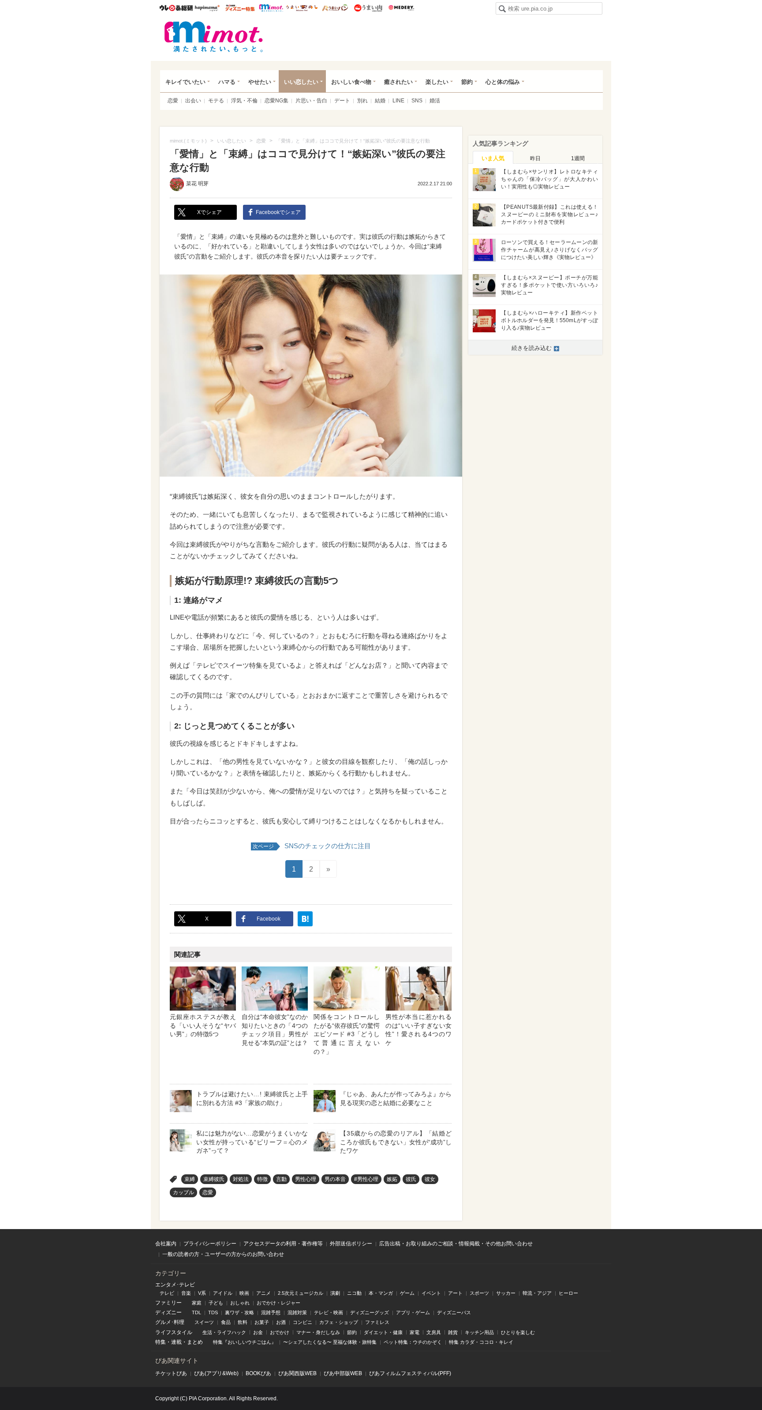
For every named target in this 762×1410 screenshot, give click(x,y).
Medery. (401, 8)
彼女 (430, 1179)
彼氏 (411, 1179)
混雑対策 (297, 1312)
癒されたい (398, 82)
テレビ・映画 (328, 1312)
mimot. (271, 8)
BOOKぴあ (258, 1373)
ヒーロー (568, 1293)
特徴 (262, 1179)
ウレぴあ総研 (176, 8)
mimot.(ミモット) (214, 36)
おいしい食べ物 (351, 82)
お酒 (281, 1322)
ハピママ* (207, 8)
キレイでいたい (185, 82)
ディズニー (168, 1312)
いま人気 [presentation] (493, 158)
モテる (216, 101)
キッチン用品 (479, 1332)
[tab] (493, 157)
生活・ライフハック (224, 1332)
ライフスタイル (173, 1332)
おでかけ (279, 1332)
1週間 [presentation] (578, 158)
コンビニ (302, 1322)
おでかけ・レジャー (278, 1302)
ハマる (226, 82)
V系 (202, 1293)
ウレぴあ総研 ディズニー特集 (240, 8)
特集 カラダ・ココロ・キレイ (481, 1342)
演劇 (335, 1293)
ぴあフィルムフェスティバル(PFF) (410, 1373)
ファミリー (168, 1303)
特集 (160, 1342)
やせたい (259, 82)
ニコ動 (354, 1293)
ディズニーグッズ (369, 1312)
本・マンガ (381, 1293)
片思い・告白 (311, 101)
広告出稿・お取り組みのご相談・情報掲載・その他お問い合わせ (456, 1244)
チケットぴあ (171, 1373)
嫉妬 (392, 1179)
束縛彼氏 (213, 1179)
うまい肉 (368, 8)
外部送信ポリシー (351, 1244)
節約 (467, 82)
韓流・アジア (537, 1293)
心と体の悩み (503, 82)
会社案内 (165, 1244)
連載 (176, 1342)
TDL (196, 1312)
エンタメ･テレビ (175, 1285)
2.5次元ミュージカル (300, 1293)
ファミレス (377, 1322)
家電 (414, 1332)
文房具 (433, 1332)
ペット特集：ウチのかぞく (413, 1342)
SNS (416, 101)
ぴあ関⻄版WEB (297, 1373)
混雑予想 (270, 1312)
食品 (226, 1322)
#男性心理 (366, 1179)
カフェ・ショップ (338, 1322)
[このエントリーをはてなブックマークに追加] (305, 918)
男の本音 (335, 1179)
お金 (258, 1332)
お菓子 (261, 1322)
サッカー (505, 1293)
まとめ (195, 1342)
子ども (216, 1302)
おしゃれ (240, 1302)
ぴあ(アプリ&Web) (216, 1373)
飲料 (242, 1322)
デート (342, 101)
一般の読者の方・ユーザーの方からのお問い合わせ (223, 1254)
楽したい (437, 82)
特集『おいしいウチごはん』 (244, 1342)
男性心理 (305, 1179)
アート (455, 1293)
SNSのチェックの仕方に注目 (312, 846)
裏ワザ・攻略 (239, 1312)
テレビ (167, 1293)
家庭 (197, 1302)
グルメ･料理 (169, 1322)
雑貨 (453, 1332)
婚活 (435, 101)
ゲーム (407, 1293)
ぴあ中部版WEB (343, 1373)
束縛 (189, 1179)
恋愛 (173, 101)
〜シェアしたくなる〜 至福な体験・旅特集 (330, 1342)
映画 (244, 1293)
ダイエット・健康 (383, 1332)
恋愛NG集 (276, 101)
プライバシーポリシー (209, 1244)
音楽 (186, 1293)
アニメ (263, 1293)
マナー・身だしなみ (318, 1332)
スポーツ (479, 1293)
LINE (398, 101)
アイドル (222, 1293)
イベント (431, 1293)
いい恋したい (301, 82)
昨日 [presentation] (535, 158)
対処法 (241, 1179)
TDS (213, 1312)
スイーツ (204, 1322)
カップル (183, 1192)
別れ (362, 101)
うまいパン (334, 8)
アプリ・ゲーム (413, 1312)
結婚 (380, 101)
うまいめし (301, 8)
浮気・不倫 (244, 101)
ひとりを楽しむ (518, 1332)
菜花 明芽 (197, 183)
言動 (281, 1179)
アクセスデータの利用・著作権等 (283, 1244)
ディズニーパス (454, 1312)
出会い (193, 101)
